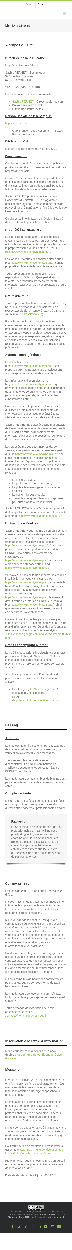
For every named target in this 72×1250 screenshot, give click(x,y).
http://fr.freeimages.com (43, 689)
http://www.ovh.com (17, 123)
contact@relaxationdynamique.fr (27, 1015)
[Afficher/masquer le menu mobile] (65, 14)
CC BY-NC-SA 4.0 (30, 314)
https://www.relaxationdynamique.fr (27, 251)
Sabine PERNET (23, 101)
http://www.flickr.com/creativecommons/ (37, 700)
